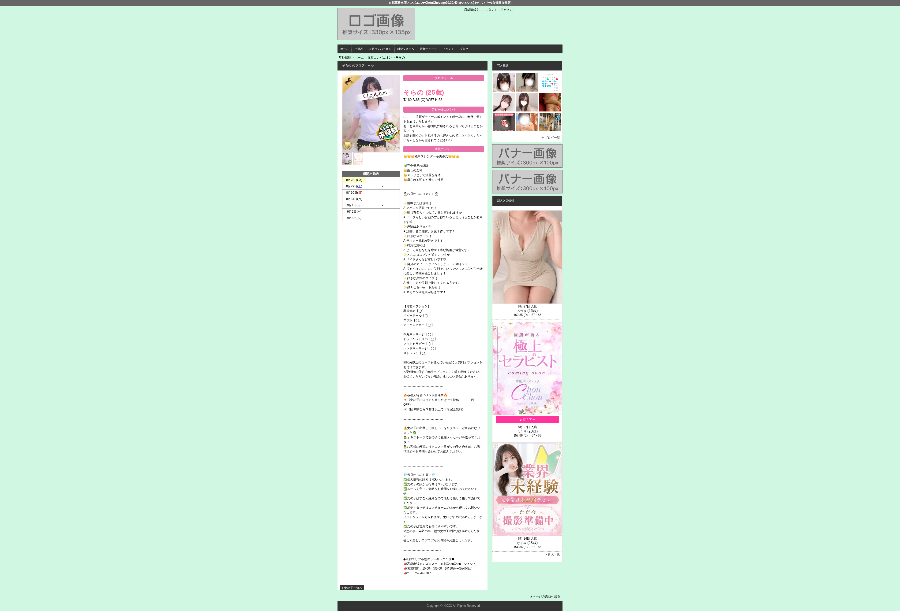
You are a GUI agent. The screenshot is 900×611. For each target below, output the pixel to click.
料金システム (405, 49)
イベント (448, 49)
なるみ (521, 543)
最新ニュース (428, 49)
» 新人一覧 (552, 554)
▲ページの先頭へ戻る (545, 596)
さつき (521, 311)
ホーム (344, 49)
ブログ (464, 49)
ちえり (521, 431)
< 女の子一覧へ (351, 588)
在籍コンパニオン (380, 49)
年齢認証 (345, 57)
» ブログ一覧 (551, 137)
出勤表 (359, 49)
